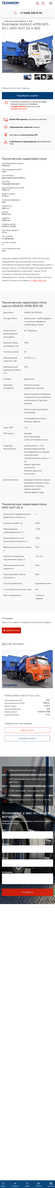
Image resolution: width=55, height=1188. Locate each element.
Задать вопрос (27, 730)
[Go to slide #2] (37, 77)
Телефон (6, 844)
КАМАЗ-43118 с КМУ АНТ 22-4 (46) (22, 695)
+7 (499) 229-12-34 (31, 12)
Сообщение (7, 872)
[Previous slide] (6, 54)
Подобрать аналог (27, 738)
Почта (4, 858)
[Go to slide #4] (50, 77)
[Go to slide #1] (27, 77)
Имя (4, 830)
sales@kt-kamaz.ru (19, 109)
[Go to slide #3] (44, 77)
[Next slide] (49, 54)
